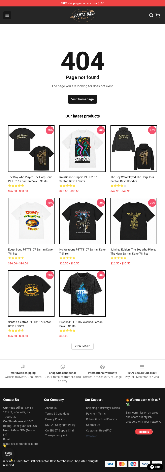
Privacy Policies (55, 419)
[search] (151, 15)
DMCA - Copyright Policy (60, 424)
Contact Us (93, 424)
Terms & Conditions (57, 413)
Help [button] (157, 467)
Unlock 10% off (8, 454)
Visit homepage (82, 99)
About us (51, 408)
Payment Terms (96, 413)
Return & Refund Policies (101, 419)
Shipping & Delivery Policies (103, 408)
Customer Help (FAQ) (99, 430)
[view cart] (157, 15)
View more (82, 346)
